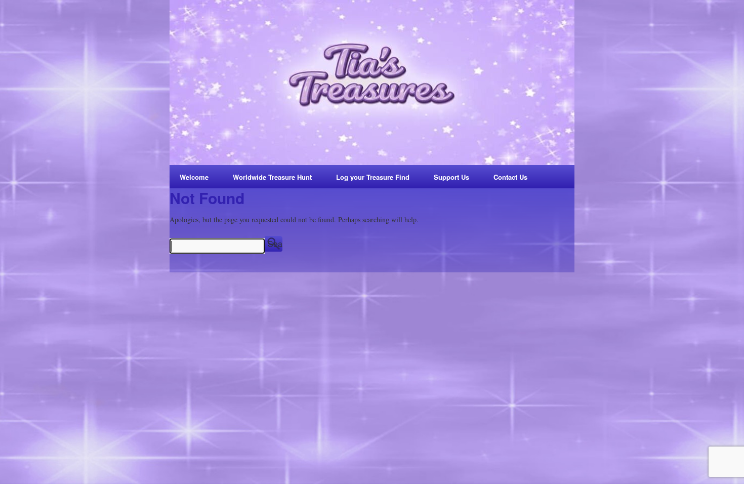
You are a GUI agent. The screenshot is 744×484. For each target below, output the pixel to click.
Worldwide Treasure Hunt (272, 177)
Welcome (194, 177)
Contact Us (510, 177)
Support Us (451, 177)
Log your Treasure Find (372, 177)
